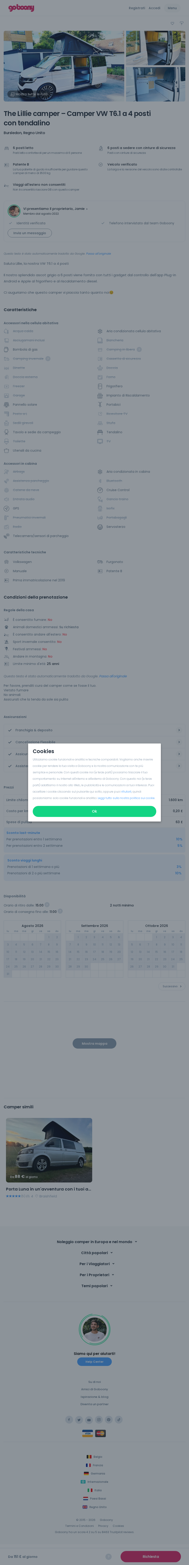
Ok (94, 811)
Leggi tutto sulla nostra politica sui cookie (126, 798)
